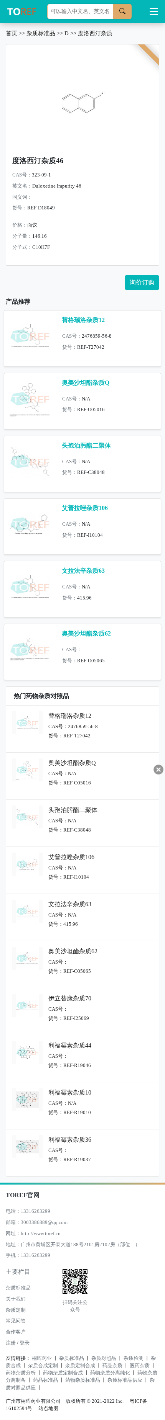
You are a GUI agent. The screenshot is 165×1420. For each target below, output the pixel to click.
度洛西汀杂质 (95, 33)
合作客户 (16, 1332)
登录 (25, 1343)
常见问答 (16, 1321)
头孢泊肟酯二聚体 (86, 445)
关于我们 (16, 1299)
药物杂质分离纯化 (110, 1373)
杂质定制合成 (80, 1365)
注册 (11, 1343)
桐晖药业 (42, 1358)
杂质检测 (134, 1358)
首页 (11, 33)
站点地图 (48, 1408)
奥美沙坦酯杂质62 (86, 633)
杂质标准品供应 (124, 1380)
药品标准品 (45, 1380)
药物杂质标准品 (82, 1380)
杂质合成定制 (43, 1365)
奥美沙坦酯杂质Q (85, 382)
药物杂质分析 (21, 1373)
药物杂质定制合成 (63, 1373)
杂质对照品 (103, 1358)
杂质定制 (16, 1310)
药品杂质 (112, 1365)
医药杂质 (140, 1365)
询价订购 (142, 282)
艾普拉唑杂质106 (85, 508)
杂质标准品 (40, 33)
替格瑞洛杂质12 (83, 320)
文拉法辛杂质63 (83, 570)
